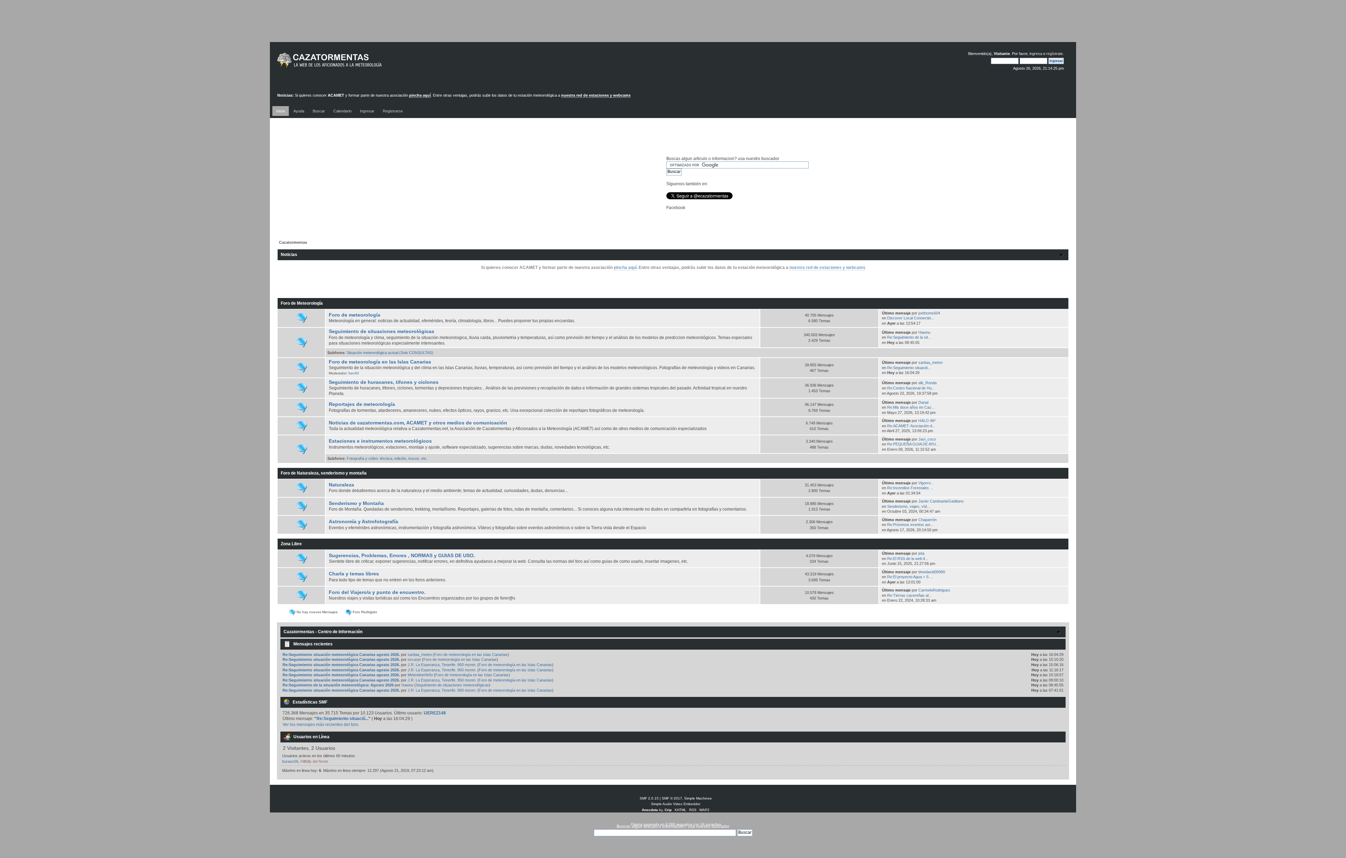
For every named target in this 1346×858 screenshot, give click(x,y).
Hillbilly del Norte (314, 761)
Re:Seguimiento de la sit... (909, 337)
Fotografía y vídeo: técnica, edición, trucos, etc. (387, 458)
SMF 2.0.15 (649, 798)
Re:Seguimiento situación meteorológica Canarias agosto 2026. (341, 654)
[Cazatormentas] (356, 63)
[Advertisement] (673, 26)
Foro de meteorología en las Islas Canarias (380, 362)
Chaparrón (927, 520)
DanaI (923, 402)
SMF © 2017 (672, 798)
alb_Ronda (927, 383)
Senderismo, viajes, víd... (908, 506)
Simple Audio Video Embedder (675, 804)
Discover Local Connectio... (910, 318)
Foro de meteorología (354, 315)
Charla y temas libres (354, 573)
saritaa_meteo (930, 362)
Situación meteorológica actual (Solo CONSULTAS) (390, 353)
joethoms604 (929, 313)
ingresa (1035, 53)
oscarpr (414, 659)
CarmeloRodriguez (934, 590)
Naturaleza (341, 484)
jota (921, 553)
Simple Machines (698, 798)
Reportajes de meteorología (362, 404)
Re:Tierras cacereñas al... (909, 595)
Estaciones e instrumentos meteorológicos (380, 441)
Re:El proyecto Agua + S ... (910, 577)
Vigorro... (926, 483)
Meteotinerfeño (420, 675)
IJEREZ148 (435, 713)
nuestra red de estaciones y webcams (596, 95)
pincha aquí (420, 95)
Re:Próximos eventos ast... (910, 525)
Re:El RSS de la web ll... (907, 558)
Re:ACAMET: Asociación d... (911, 426)
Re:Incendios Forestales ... (910, 488)
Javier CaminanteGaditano (941, 501)
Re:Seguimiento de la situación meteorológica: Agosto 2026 (338, 685)
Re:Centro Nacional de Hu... (911, 388)
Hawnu (924, 332)
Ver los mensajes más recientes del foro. (321, 724)
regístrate (1054, 53)
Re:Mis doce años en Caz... (910, 407)
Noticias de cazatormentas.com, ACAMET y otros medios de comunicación (418, 422)
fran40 (353, 373)
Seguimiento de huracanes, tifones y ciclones (384, 382)
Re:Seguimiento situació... (909, 368)
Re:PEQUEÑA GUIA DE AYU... (913, 444)
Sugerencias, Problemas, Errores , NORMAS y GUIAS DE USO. (402, 555)
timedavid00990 (931, 572)
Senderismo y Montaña (356, 503)
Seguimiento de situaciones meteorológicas (381, 331)
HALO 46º (927, 420)
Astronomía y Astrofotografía (363, 521)
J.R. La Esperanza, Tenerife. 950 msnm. (442, 665)
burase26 (290, 761)
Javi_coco (927, 439)
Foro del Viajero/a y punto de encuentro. (377, 592)
